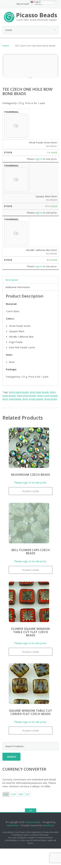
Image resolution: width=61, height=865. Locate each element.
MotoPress (13, 825)
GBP (20, 794)
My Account (22, 3)
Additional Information (17, 287)
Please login (30, 491)
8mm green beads (33, 399)
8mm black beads (19, 392)
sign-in (38, 158)
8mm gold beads (11, 399)
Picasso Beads (32, 822)
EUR (13, 794)
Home (5, 45)
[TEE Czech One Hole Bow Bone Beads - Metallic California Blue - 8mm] (16, 233)
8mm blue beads (39, 392)
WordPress (48, 825)
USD (5, 794)
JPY (28, 794)
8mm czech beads (47, 395)
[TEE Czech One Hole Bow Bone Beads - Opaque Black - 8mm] (16, 179)
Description (11, 279)
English (37, 2)
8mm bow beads (26, 395)
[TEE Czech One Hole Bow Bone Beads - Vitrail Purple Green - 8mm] (16, 125)
